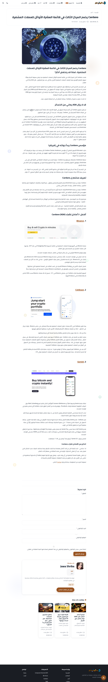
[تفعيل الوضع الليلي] (7, 3)
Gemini (80, 362)
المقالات (67, 675)
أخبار (92, 12)
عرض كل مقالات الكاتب (65, 589)
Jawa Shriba (93, 22)
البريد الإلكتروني (81, 528)
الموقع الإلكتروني (81, 537)
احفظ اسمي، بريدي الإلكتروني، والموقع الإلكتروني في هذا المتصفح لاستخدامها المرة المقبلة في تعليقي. (56, 549)
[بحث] (3, 3)
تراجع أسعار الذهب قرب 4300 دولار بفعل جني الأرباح (79, 617)
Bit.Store (45, 675)
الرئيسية (96, 12)
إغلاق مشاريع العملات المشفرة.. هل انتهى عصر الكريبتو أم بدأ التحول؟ (47, 619)
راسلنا (24, 673)
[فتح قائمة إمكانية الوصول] (103, 677)
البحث (24, 675)
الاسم (84, 519)
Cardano (45, 678)
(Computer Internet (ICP (41, 673)
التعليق (83, 493)
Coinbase (79, 290)
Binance (80, 221)
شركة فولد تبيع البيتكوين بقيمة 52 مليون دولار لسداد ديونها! (62, 617)
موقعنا (59, 462)
